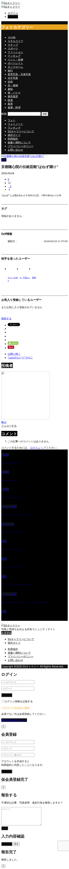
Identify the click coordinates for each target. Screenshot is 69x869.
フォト (11, 120)
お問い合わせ (15, 150)
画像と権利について (19, 142)
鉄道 (10, 100)
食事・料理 (14, 107)
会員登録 (13, 16)
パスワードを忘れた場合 (15, 707)
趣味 (10, 89)
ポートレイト (15, 63)
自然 (10, 81)
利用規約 (13, 139)
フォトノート (15, 124)
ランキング (14, 127)
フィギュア (14, 56)
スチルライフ (15, 41)
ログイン (13, 13)
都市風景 (13, 96)
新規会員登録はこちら (14, 720)
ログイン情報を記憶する (18, 701)
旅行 (10, 70)
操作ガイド (14, 135)
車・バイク (14, 92)
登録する (7, 771)
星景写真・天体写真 (19, 74)
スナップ (13, 45)
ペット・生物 (15, 59)
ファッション (15, 52)
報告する (6, 318)
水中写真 (13, 78)
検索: (4, 114)
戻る (16, 844)
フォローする (9, 426)
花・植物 (13, 85)
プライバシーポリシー (20, 146)
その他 (11, 37)
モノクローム (15, 67)
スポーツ (13, 48)
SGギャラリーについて (21, 131)
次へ (5, 828)
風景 (10, 104)
